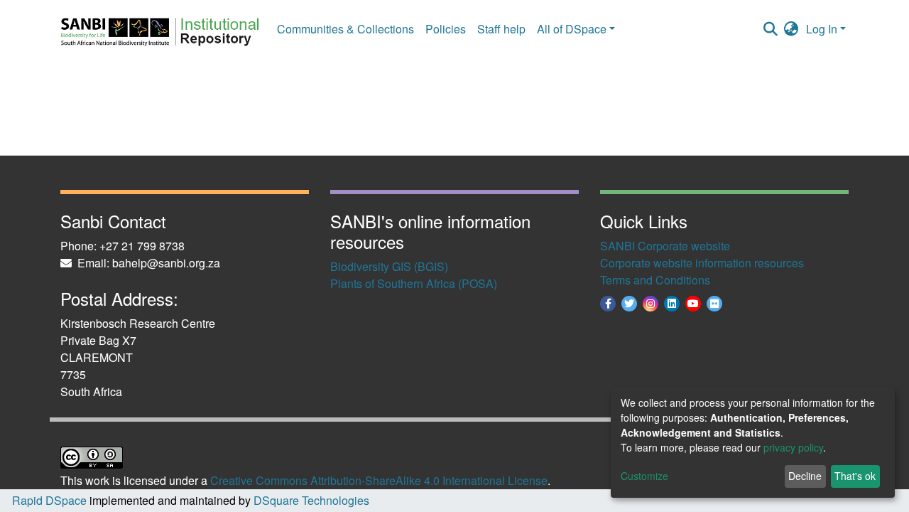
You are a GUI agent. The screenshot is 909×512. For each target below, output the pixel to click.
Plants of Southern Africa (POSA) (413, 283)
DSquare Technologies (310, 500)
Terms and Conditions (655, 280)
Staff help (501, 29)
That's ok (855, 476)
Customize (644, 476)
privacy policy (793, 447)
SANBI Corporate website (665, 246)
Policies (445, 29)
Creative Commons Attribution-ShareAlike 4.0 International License (379, 480)
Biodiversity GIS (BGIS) (389, 266)
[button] (791, 29)
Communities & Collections (345, 29)
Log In (821, 29)
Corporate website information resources (702, 263)
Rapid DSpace (49, 500)
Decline (805, 476)
